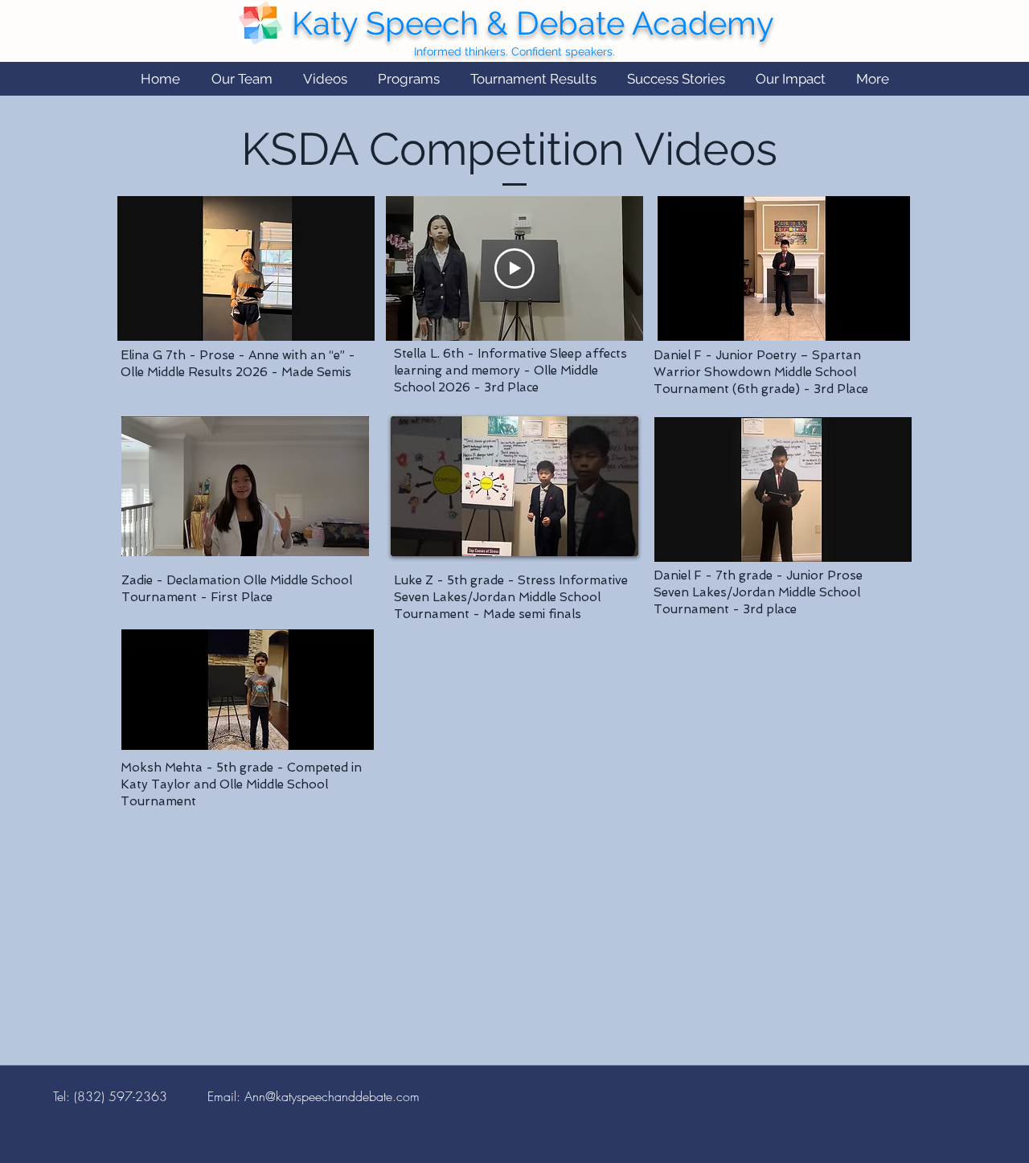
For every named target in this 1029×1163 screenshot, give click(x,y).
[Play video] (514, 268)
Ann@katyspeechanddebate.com (332, 1096)
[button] (241, 79)
